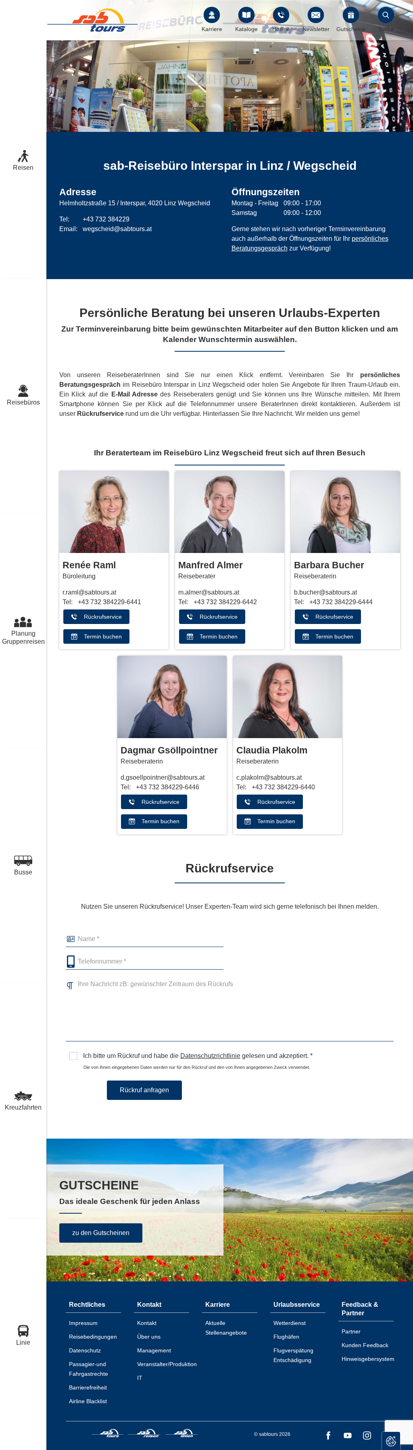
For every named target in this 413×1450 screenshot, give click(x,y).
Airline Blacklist (88, 1401)
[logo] (107, 1434)
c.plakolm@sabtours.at (269, 777)
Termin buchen (103, 636)
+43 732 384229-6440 (283, 787)
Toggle (391, 1441)
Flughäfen (286, 1336)
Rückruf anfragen (144, 1090)
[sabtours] (92, 20)
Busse (23, 872)
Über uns (149, 1336)
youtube (348, 1435)
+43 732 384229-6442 (225, 602)
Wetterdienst (289, 1323)
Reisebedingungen (93, 1336)
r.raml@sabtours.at (89, 592)
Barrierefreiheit (88, 1387)
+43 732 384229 (106, 219)
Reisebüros (23, 402)
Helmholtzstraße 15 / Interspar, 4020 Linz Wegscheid (134, 203)
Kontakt (146, 1323)
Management (154, 1350)
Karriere (212, 29)
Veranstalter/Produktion (167, 1364)
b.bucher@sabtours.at (325, 592)
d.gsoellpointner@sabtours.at (162, 777)
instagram (367, 1435)
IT (139, 1378)
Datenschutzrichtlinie (210, 1055)
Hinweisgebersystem (368, 1359)
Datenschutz (85, 1350)
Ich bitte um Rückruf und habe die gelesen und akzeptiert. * (197, 1055)
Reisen (23, 167)
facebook (328, 1435)
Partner (351, 1331)
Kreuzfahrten (23, 1107)
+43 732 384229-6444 (341, 602)
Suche (386, 29)
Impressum (83, 1323)
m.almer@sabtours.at (208, 592)
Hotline (281, 29)
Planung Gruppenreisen (23, 637)
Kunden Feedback (365, 1345)
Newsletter (316, 29)
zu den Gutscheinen (100, 1232)
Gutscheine (350, 29)
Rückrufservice (103, 616)
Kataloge (246, 29)
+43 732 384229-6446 (167, 787)
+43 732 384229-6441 (109, 602)
